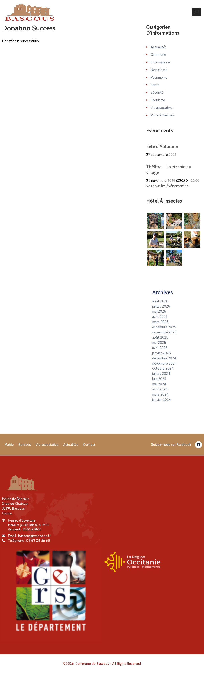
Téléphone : (29, 541)
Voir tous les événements (166, 186)
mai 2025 (159, 342)
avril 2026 (160, 316)
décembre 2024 (164, 358)
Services (24, 445)
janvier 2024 (161, 399)
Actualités (159, 47)
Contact (89, 445)
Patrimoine (159, 77)
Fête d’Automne (162, 146)
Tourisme (158, 100)
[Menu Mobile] (196, 12)
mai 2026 (159, 311)
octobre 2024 (162, 368)
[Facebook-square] (198, 444)
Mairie (9, 445)
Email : (29, 536)
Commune (158, 54)
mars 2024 (160, 394)
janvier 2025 (161, 353)
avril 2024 (160, 389)
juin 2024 (159, 379)
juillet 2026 (161, 306)
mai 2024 (159, 384)
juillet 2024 (161, 373)
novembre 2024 (164, 363)
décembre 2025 (164, 327)
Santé (155, 85)
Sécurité (157, 92)
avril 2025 (160, 348)
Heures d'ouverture (21, 520)
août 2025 (160, 337)
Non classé (159, 70)
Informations (160, 62)
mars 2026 (160, 322)
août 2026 (160, 301)
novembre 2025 (164, 332)
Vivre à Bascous (163, 115)
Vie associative (162, 107)
